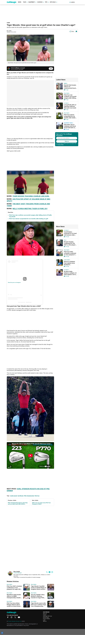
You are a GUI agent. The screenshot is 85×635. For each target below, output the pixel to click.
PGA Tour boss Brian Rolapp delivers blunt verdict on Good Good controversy (13, 604)
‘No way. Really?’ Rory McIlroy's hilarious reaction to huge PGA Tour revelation (37, 596)
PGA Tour (37, 495)
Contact (44, 614)
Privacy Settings (46, 618)
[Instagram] (11, 617)
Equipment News (68, 122)
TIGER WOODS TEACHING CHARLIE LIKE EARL (31, 196)
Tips (46, 2)
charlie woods (13, 495)
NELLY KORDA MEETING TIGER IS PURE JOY (30, 208)
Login (44, 619)
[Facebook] (8, 617)
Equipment (31, 2)
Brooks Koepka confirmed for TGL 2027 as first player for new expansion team (69, 243)
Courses (40, 2)
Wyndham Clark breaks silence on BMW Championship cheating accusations (14, 596)
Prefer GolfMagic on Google (18, 67)
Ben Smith (9, 30)
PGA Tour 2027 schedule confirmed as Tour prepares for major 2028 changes (14, 587)
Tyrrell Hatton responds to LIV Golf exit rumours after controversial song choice (70, 233)
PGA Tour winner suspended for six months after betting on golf (28, 218)
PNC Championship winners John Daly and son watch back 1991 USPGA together (18, 503)
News (19, 2)
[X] (15, 617)
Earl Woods (21, 495)
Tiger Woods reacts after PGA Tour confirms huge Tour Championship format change (38, 604)
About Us (45, 613)
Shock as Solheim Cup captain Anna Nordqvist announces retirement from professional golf (69, 263)
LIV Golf (66, 103)
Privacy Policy (61, 144)
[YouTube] (19, 617)
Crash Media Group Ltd (14, 621)
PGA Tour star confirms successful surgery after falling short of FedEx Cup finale (70, 96)
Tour (24, 2)
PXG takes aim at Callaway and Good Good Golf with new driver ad (70, 126)
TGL (65, 240)
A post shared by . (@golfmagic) (25, 302)
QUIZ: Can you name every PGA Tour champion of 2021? (41, 503)
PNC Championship (29, 495)
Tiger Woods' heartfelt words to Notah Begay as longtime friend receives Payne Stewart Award (38, 587)
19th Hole (53, 2)
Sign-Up (44, 621)
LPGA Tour (66, 259)
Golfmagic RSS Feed (47, 616)
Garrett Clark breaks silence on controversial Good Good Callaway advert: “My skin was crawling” (70, 86)
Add (51, 68)
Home (8, 22)
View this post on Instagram (14, 282)
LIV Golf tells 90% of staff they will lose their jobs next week (70, 106)
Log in (73, 2)
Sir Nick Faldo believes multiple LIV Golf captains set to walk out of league (70, 273)
